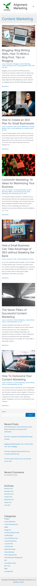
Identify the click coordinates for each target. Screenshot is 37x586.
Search (4, 411)
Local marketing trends (19, 191)
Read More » (5, 86)
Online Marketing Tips (14, 193)
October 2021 (8, 496)
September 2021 (9, 499)
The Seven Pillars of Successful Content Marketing (14, 313)
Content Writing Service (9, 65)
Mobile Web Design (9, 549)
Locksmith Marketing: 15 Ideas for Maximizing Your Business (18, 183)
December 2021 (8, 491)
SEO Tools (7, 566)
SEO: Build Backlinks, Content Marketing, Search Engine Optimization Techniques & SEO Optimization (18, 429)
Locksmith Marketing (20, 190)
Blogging (16, 64)
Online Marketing (16, 128)
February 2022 (8, 488)
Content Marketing (24, 64)
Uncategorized (8, 571)
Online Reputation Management (13, 557)
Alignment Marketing (20, 6)
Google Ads (7, 530)
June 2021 (7, 505)
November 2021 (8, 494)
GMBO (10, 191)
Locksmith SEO (8, 546)
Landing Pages (8, 535)
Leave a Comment (7, 64)
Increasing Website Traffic (24, 65)
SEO (33, 65)
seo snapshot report (27, 128)
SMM (5, 568)
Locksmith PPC (8, 543)
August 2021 (7, 502)
